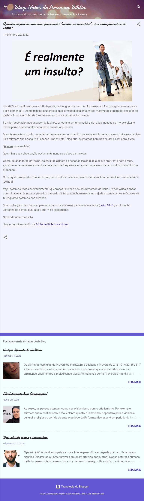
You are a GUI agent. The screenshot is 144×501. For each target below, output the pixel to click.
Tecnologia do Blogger (74, 486)
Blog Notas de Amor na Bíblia (50, 7)
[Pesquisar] (138, 7)
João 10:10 (106, 205)
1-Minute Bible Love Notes (52, 224)
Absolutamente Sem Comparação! (25, 394)
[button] (138, 25)
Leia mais (134, 382)
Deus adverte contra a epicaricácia (25, 437)
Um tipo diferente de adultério (22, 350)
